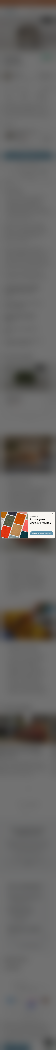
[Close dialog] (53, 514)
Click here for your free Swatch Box (41, 533)
